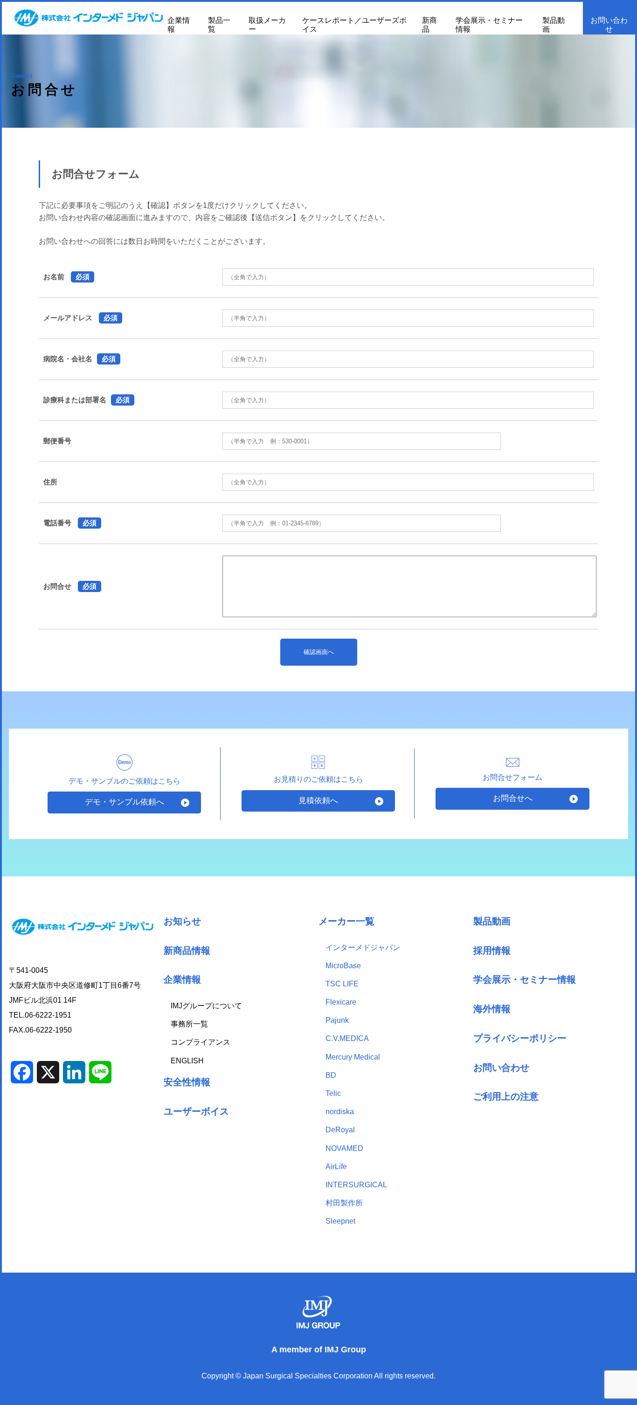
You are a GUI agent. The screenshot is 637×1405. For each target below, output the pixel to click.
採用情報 (492, 950)
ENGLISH (187, 1061)
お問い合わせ (609, 24)
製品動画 (492, 921)
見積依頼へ (318, 800)
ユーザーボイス (196, 1111)
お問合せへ (513, 798)
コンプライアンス (200, 1042)
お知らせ (182, 921)
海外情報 (492, 1008)
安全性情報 (187, 1081)
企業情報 (182, 979)
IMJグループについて (206, 1006)
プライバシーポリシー (520, 1038)
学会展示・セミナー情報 (524, 979)
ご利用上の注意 (506, 1096)
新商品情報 (187, 950)
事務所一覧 (189, 1024)
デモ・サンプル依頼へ (124, 802)
